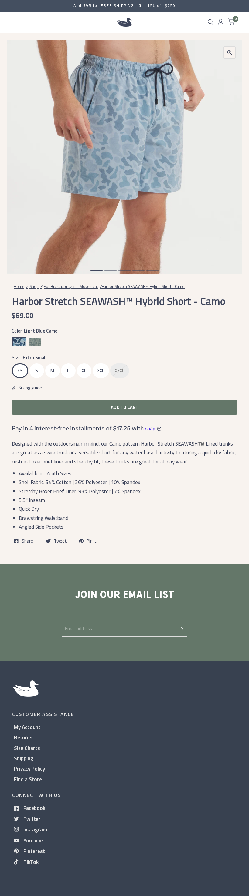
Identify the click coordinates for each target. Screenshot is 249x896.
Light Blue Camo (19, 342)
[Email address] (181, 629)
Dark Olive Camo (35, 342)
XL (84, 370)
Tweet (60, 541)
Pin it (92, 541)
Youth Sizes (58, 473)
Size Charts (27, 748)
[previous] (20, 151)
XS (20, 370)
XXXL (119, 370)
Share (27, 541)
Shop (34, 286)
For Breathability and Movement (71, 286)
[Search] (211, 22)
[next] (229, 151)
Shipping (23, 758)
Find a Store (28, 779)
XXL (100, 370)
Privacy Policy (29, 768)
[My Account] (221, 22)
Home (19, 286)
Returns (23, 737)
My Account (27, 727)
